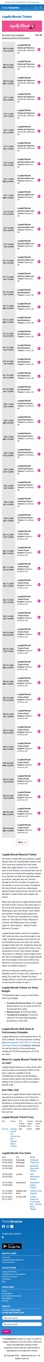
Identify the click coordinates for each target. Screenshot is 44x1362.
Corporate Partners (9, 1272)
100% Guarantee (8, 1262)
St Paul (5, 1129)
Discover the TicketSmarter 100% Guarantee (22, 2)
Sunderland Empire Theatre (34, 1185)
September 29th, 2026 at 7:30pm (24, 1042)
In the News (6, 1279)
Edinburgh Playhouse (11, 1045)
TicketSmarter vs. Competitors (14, 1274)
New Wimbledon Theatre (35, 1176)
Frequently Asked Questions (13, 1260)
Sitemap (5, 1301)
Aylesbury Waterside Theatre (34, 1168)
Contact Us (6, 1257)
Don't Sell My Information (11, 1296)
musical (27, 867)
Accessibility (6, 1298)
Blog (3, 1282)
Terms (4, 1291)
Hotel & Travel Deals (9, 1277)
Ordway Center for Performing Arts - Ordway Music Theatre (36, 1203)
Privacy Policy (7, 1293)
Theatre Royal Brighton (36, 1192)
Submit (6, 1332)
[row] (22, 50)
